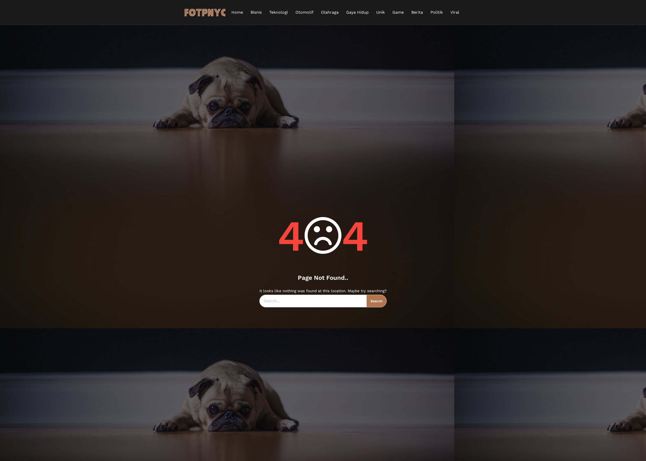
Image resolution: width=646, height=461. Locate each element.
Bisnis (256, 12)
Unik (380, 12)
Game (398, 12)
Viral (454, 12)
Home (237, 12)
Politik (436, 12)
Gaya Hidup (357, 12)
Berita (417, 12)
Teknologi (278, 12)
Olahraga (330, 12)
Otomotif (304, 12)
